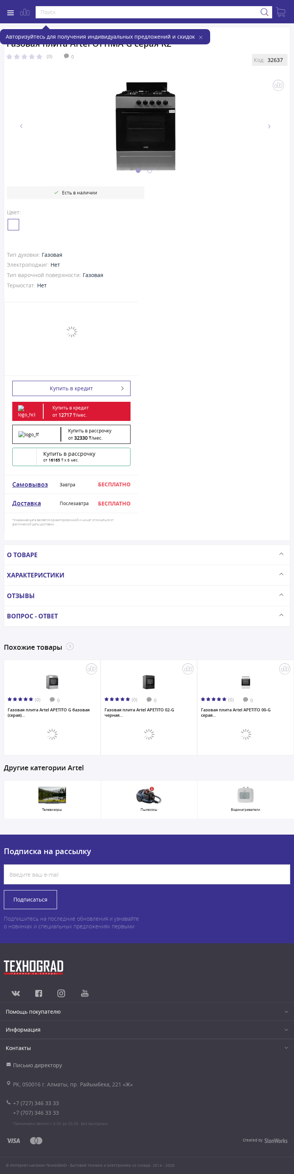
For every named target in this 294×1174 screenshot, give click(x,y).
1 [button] (138, 170)
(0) (49, 56)
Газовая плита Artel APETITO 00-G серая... (236, 712)
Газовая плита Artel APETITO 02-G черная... (139, 712)
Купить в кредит (71, 388)
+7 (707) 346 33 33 (36, 1112)
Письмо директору (37, 1065)
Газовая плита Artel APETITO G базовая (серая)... (49, 712)
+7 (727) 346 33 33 (36, 1103)
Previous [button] (21, 126)
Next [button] (269, 126)
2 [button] (149, 170)
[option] (145, 126)
